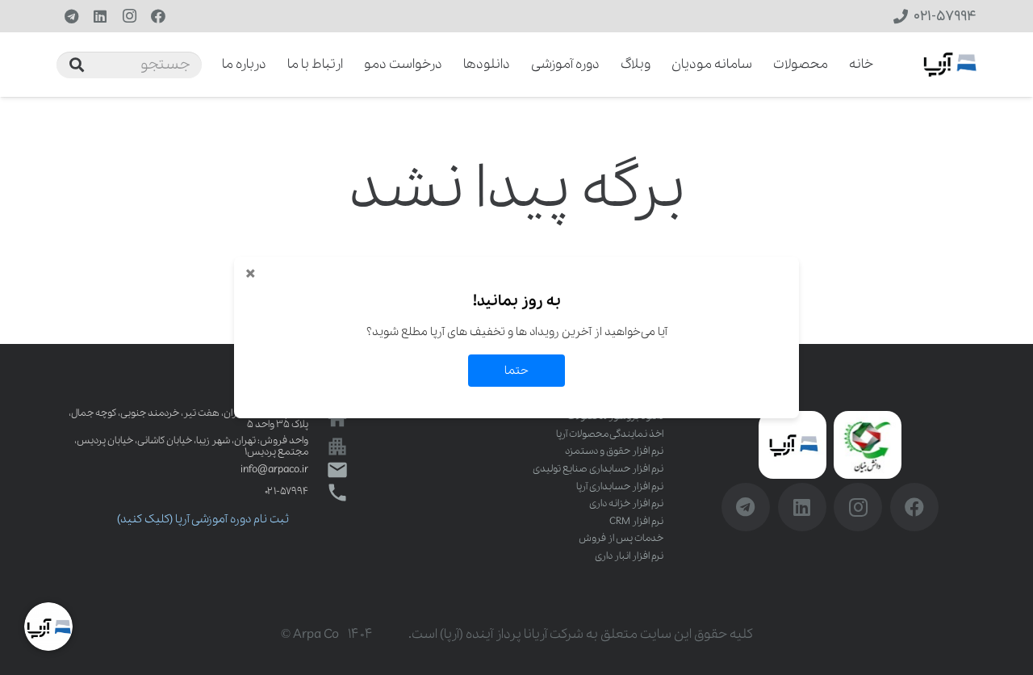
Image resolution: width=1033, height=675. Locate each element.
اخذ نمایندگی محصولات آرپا (609, 434)
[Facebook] (158, 16)
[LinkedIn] (100, 16)
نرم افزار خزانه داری (626, 503)
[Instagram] (129, 16)
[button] (211, 64)
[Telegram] (71, 16)
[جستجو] (76, 64)
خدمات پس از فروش (621, 538)
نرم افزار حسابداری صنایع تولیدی (598, 469)
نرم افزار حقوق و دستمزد (614, 451)
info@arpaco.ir (274, 469)
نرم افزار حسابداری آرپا (619, 486)
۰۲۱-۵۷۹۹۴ (286, 491)
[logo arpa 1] (950, 64)
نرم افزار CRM (636, 521)
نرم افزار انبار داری (629, 556)
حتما (516, 371)
